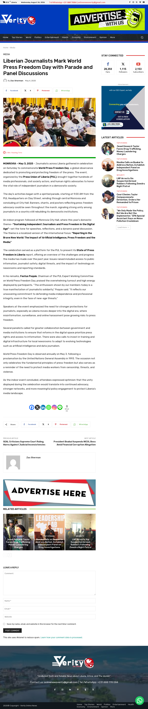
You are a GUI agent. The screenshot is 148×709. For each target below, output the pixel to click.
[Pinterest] (78, 689)
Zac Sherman (16, 81)
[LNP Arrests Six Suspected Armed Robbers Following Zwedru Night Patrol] (80, 532)
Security (80, 536)
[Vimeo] (140, 2)
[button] (142, 37)
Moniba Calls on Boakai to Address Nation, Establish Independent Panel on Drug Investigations (49, 543)
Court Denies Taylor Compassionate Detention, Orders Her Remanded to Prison (128, 198)
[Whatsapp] (48, 405)
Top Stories (18, 536)
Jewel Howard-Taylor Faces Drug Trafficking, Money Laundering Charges (18, 543)
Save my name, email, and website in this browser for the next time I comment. (41, 624)
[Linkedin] (43, 405)
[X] (136, 2)
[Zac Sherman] (5, 80)
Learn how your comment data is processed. (62, 637)
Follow (123, 62)
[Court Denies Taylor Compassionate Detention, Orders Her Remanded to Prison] (107, 196)
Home (5, 47)
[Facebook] (130, 2)
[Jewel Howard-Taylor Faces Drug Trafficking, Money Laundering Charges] (18, 532)
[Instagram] (133, 2)
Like (108, 62)
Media (12, 47)
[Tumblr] (85, 689)
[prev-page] (5, 555)
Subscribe (138, 62)
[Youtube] (143, 2)
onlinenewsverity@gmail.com (61, 682)
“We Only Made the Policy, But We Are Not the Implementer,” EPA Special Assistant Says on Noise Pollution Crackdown (131, 215)
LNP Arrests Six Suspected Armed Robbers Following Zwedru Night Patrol (80, 543)
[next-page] (9, 555)
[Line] (59, 405)
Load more (122, 227)
